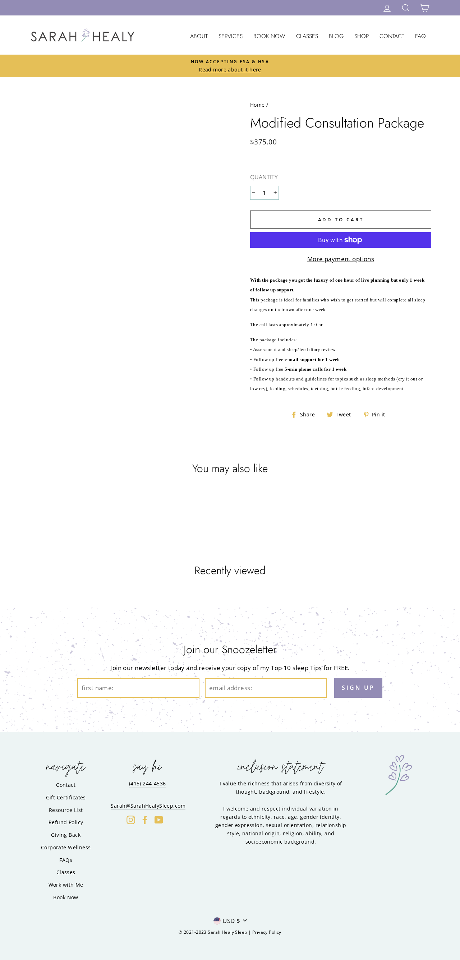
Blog (336, 36)
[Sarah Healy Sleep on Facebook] (145, 819)
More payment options (340, 259)
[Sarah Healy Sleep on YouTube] (159, 819)
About (199, 36)
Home (257, 104)
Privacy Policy (266, 932)
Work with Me (66, 884)
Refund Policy (66, 822)
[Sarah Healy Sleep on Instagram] (130, 819)
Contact (392, 36)
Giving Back (65, 834)
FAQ (420, 36)
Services (230, 36)
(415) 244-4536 (147, 783)
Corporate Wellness (66, 847)
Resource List (66, 810)
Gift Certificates (66, 797)
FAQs (65, 860)
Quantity (264, 177)
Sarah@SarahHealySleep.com (148, 805)
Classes (307, 36)
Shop (361, 36)
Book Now (269, 36)
